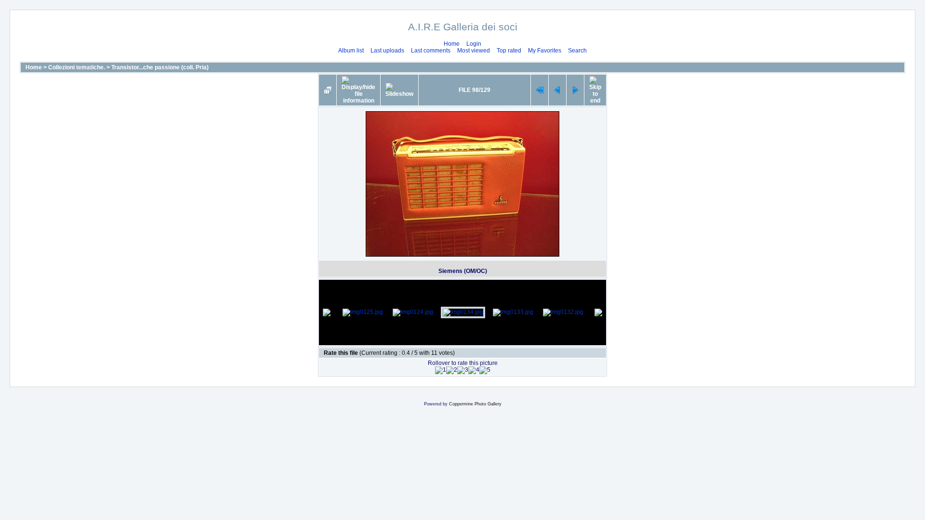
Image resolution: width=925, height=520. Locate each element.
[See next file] (575, 90)
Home (452, 43)
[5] (484, 370)
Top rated (509, 50)
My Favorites (544, 50)
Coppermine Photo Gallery (475, 404)
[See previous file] (557, 90)
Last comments (430, 50)
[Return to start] (539, 90)
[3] (462, 370)
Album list (351, 50)
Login (473, 43)
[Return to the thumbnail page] (327, 90)
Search (577, 50)
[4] (473, 370)
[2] (451, 370)
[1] (440, 370)
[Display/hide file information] (358, 90)
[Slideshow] (399, 90)
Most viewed (473, 50)
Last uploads (387, 50)
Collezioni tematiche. (76, 67)
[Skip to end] (595, 90)
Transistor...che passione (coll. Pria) (160, 67)
